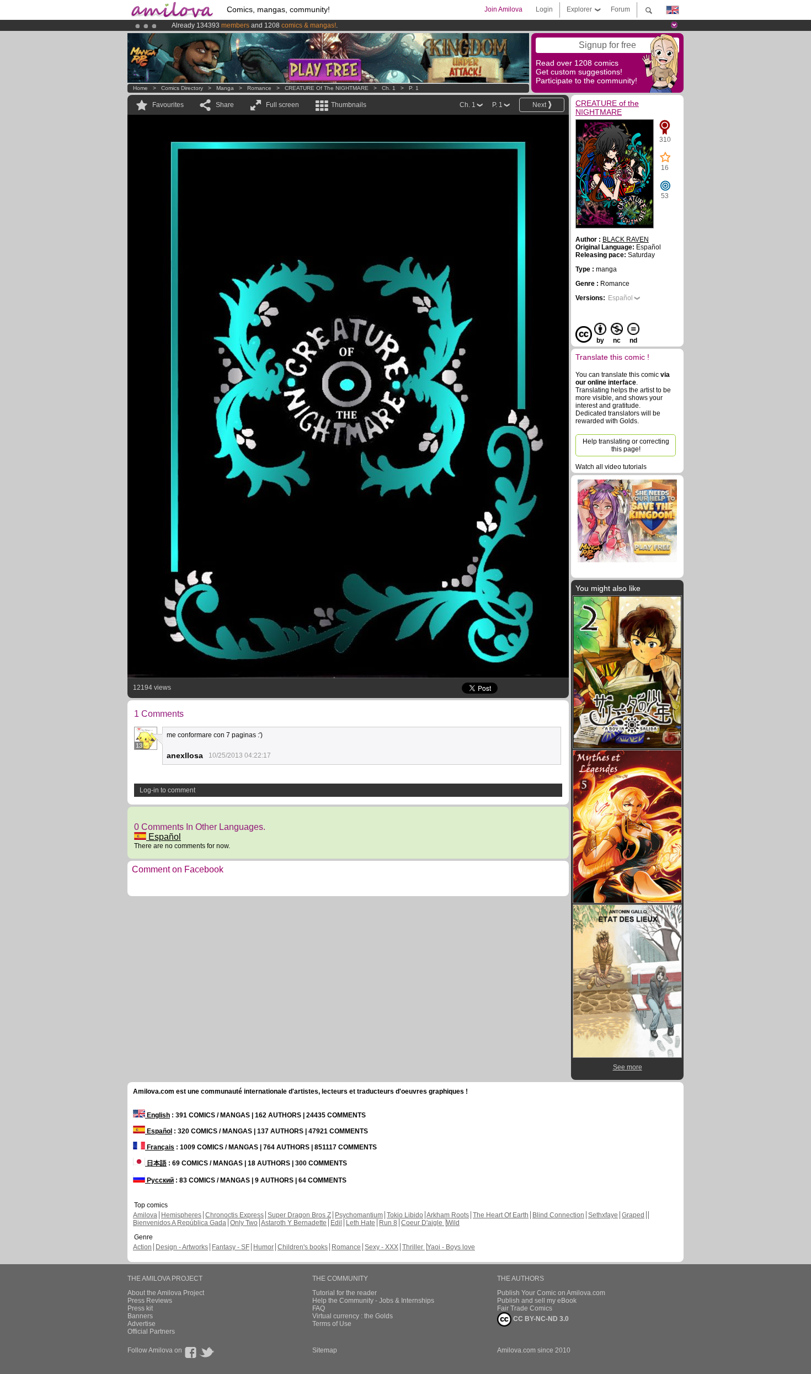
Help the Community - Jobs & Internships (373, 1300)
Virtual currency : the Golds (352, 1316)
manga (225, 88)
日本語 (156, 1163)
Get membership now (355, 25)
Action (142, 1247)
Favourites (168, 105)
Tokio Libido (405, 1215)
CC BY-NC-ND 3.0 (540, 1319)
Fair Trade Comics (524, 1308)
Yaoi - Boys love (451, 1247)
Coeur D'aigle (422, 1223)
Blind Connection (558, 1215)
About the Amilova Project (165, 1293)
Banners (140, 1316)
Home (140, 88)
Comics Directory (182, 88)
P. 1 (414, 88)
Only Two (244, 1223)
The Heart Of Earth (501, 1215)
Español (163, 837)
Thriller (413, 1247)
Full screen (282, 105)
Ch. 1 (389, 88)
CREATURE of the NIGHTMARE (327, 88)
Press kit (140, 1308)
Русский (159, 1180)
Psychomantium (359, 1215)
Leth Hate (360, 1223)
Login (544, 9)
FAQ (318, 1308)
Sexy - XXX (381, 1247)
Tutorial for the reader (344, 1293)
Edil (336, 1223)
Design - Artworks (182, 1247)
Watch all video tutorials (611, 467)
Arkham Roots (447, 1215)
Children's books (303, 1247)
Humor (263, 1247)
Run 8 (388, 1223)
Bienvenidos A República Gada (179, 1223)
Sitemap (324, 1350)
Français (159, 1147)
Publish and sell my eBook (537, 1300)
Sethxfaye (603, 1215)
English (157, 1115)
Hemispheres (181, 1215)
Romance (259, 88)
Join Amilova (503, 9)
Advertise (141, 1324)
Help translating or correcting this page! (626, 445)
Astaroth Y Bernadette (294, 1223)
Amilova (145, 1215)
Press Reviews (149, 1300)
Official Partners (151, 1331)
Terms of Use (331, 1324)
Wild (453, 1223)
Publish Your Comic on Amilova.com (551, 1293)
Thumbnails (348, 105)
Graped (633, 1215)
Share (225, 105)
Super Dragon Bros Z (299, 1215)
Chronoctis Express (234, 1215)
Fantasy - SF (230, 1247)
